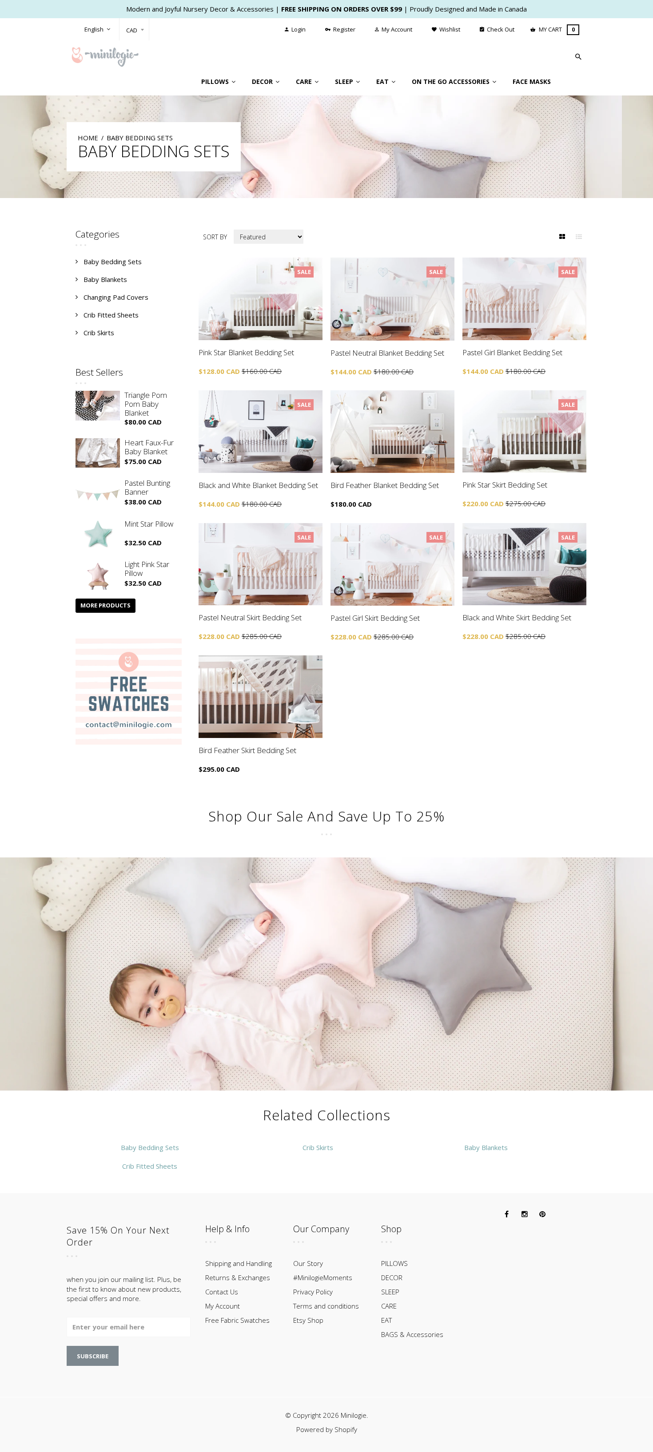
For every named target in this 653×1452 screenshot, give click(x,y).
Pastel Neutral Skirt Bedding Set (250, 617)
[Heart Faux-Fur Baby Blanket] (98, 453)
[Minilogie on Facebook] (507, 1214)
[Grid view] (561, 236)
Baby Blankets (105, 279)
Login (298, 29)
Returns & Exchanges (237, 1277)
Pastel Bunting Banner (147, 487)
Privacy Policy (313, 1291)
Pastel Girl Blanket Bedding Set (512, 352)
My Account (396, 29)
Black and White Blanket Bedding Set (258, 485)
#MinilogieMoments (322, 1277)
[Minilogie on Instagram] (525, 1214)
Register (343, 29)
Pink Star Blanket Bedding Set (246, 352)
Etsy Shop (308, 1320)
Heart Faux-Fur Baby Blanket (149, 446)
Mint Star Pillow (148, 524)
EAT (386, 1320)
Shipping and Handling (238, 1263)
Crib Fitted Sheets (111, 314)
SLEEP (390, 1291)
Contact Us (221, 1291)
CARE (389, 1305)
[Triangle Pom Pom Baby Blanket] (98, 406)
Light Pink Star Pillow (146, 568)
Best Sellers (99, 372)
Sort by (215, 237)
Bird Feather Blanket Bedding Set (384, 485)
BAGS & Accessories (412, 1334)
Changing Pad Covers (116, 297)
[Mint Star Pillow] (98, 534)
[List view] (578, 236)
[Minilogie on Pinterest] (542, 1214)
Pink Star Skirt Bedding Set (504, 485)
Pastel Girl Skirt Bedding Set (375, 618)
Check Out (500, 29)
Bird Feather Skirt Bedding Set (247, 750)
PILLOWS (394, 1263)
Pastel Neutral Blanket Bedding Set (387, 353)
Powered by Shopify (326, 1429)
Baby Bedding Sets (113, 261)
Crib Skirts (99, 332)
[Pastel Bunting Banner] (98, 493)
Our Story (308, 1263)
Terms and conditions (326, 1305)
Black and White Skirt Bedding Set (516, 617)
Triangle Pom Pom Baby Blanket (145, 404)
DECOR (391, 1277)
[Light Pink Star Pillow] (98, 575)
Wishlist (449, 29)
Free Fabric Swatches (237, 1320)
